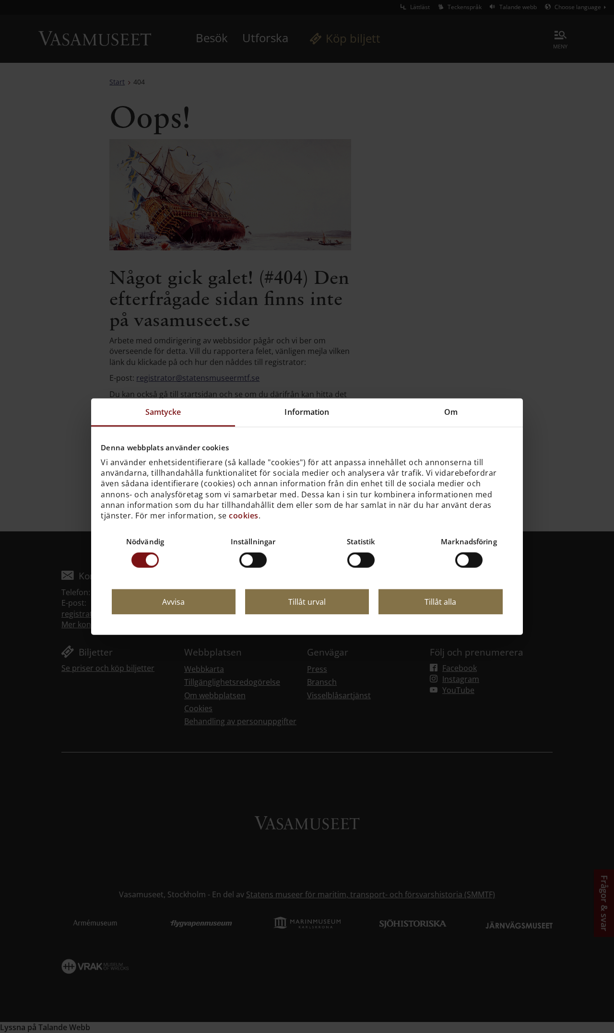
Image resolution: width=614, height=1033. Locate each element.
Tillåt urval (307, 602)
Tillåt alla (440, 602)
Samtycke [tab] (163, 412)
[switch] (253, 560)
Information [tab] (306, 412)
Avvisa (173, 602)
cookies (244, 515)
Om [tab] (451, 412)
